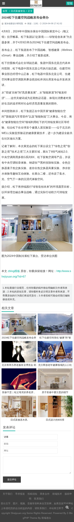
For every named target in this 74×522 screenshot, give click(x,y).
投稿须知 (32, 493)
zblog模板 (14, 271)
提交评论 (11, 479)
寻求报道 (20, 493)
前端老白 (46, 518)
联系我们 (39, 498)
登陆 (69, 3)
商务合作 (45, 493)
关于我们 (7, 493)
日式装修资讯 (18, 11)
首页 (5, 11)
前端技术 (57, 493)
